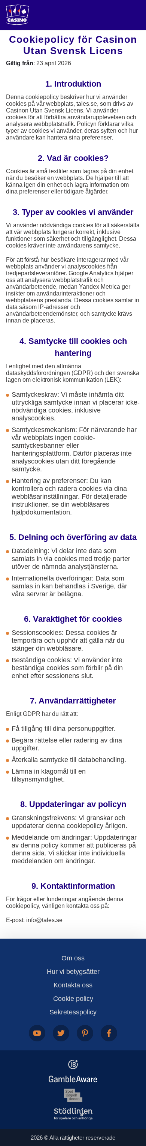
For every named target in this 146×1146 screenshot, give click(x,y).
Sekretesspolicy (73, 1012)
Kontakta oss (73, 985)
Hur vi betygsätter (73, 971)
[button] (133, 1102)
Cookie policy (73, 998)
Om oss (73, 958)
